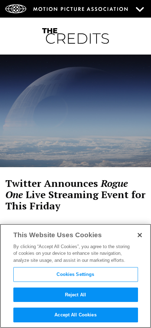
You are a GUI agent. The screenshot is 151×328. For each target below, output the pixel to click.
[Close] (139, 235)
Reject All (75, 294)
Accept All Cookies (75, 314)
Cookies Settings (75, 274)
